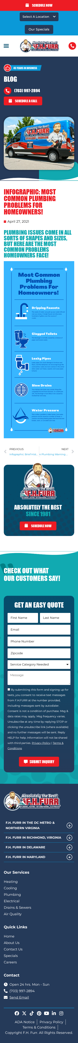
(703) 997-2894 (27, 90)
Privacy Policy (41, 743)
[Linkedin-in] (53, 1013)
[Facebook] (17, 1013)
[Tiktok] (31, 1013)
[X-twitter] (24, 1013)
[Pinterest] (39, 1013)
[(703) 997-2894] (7, 91)
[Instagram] (61, 1013)
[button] (6, 46)
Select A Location (36, 16)
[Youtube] (46, 1013)
